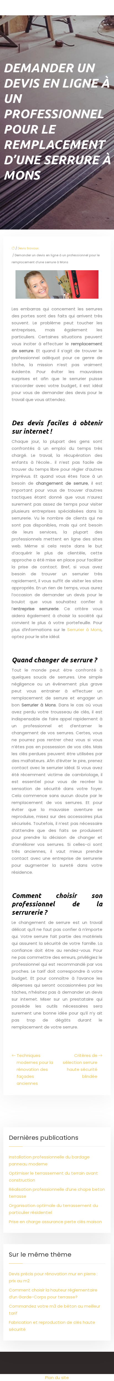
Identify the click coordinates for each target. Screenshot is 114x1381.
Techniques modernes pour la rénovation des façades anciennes (35, 1069)
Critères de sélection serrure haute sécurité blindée (80, 1065)
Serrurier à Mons (84, 629)
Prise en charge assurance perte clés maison (55, 1222)
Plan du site (57, 1377)
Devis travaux (28, 248)
